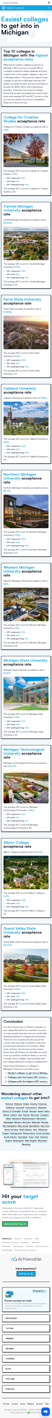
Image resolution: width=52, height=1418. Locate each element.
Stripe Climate (36, 1412)
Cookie (15, 1404)
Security (39, 1404)
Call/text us (24, 1274)
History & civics (42, 1246)
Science (29, 1246)
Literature (25, 1242)
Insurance (28, 1238)
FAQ (47, 1404)
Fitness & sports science (25, 1250)
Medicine (35, 1242)
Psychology (18, 1246)
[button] (49, 2)
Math (37, 1238)
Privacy (6, 1404)
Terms (22, 1404)
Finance (17, 1238)
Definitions (7, 1238)
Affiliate (30, 1404)
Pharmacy (6, 1246)
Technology (7, 1250)
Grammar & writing (10, 1242)
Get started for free (14, 1224)
